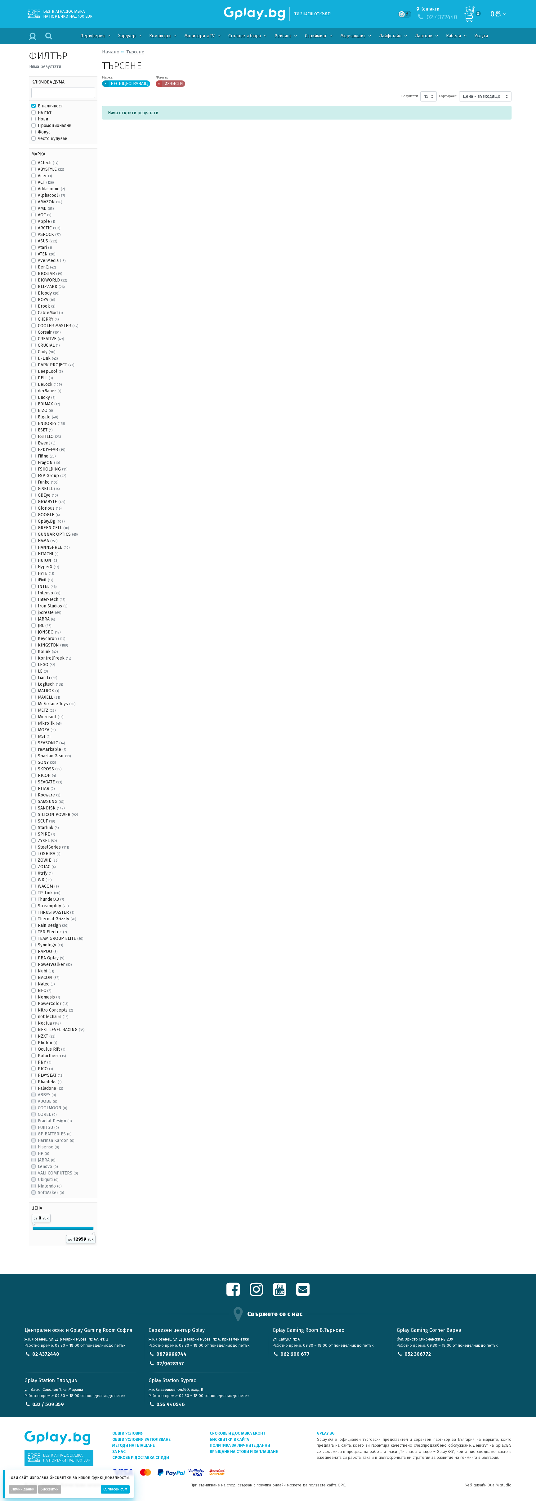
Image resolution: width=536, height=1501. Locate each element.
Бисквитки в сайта (229, 1439)
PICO (45, 1068)
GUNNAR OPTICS (58, 534)
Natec (46, 984)
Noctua (49, 1023)
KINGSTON (53, 645)
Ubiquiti (48, 1179)
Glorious (49, 508)
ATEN (46, 254)
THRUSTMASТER (56, 912)
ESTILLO (49, 436)
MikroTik (49, 723)
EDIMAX (49, 404)
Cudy (46, 351)
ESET (45, 430)
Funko (48, 482)
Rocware (49, 795)
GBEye (48, 495)
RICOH (47, 775)
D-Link (48, 358)
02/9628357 (170, 1364)
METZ (47, 710)
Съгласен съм (115, 1489)
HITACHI (48, 554)
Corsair (49, 332)
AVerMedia (51, 260)
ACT (46, 182)
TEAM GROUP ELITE (60, 938)
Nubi (46, 971)
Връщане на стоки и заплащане (244, 1451)
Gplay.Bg (51, 521)
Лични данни (22, 1489)
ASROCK (49, 234)
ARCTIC (49, 228)
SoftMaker (51, 1192)
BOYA (46, 299)
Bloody (48, 293)
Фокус (44, 132)
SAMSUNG (51, 801)
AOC (44, 215)
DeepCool (50, 371)
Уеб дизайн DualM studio (488, 1485)
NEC (44, 990)
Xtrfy (45, 873)
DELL (45, 378)
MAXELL (49, 697)
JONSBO (49, 632)
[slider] (33, 1222)
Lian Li (47, 677)
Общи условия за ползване (141, 1439)
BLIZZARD (51, 286)
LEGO (46, 664)
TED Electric (52, 932)
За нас (119, 1451)
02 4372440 (45, 1354)
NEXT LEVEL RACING (61, 1029)
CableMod (50, 312)
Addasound (51, 189)
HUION (48, 560)
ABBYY (47, 1095)
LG (43, 671)
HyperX (48, 567)
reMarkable (52, 749)
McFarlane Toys (56, 703)
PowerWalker (55, 964)
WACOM (48, 886)
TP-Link (49, 892)
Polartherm (52, 1055)
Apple (46, 221)
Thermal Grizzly (57, 919)
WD (44, 879)
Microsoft (50, 716)
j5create (49, 612)
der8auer (49, 391)
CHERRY (48, 319)
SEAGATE (50, 782)
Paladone (50, 1088)
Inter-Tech (51, 599)
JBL (44, 625)
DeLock (50, 384)
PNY (44, 1062)
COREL (47, 1114)
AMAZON (50, 202)
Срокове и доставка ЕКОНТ (237, 1433)
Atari (45, 247)
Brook (46, 306)
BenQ (47, 267)
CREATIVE (51, 338)
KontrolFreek (54, 658)
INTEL (47, 586)
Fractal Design (55, 1121)
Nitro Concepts (55, 1010)
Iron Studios (52, 606)
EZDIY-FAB (51, 449)
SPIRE (46, 834)
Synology (50, 945)
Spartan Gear (54, 756)
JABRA (46, 619)
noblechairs (53, 1016)
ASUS (47, 241)
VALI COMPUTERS (58, 1173)
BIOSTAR (50, 273)
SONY (47, 762)
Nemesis (49, 997)
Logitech (50, 684)
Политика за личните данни (240, 1445)
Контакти (429, 9)
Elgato (48, 417)
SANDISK (51, 808)
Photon (47, 1042)
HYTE (46, 573)
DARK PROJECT (56, 364)
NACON (48, 977)
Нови (43, 119)
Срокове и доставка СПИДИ (140, 1457)
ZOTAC (47, 866)
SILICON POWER (58, 814)
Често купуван (52, 138)
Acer (45, 175)
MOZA (47, 729)
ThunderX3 (51, 899)
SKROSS (49, 769)
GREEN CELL (53, 527)
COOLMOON (52, 1108)
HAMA (47, 540)
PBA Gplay (51, 958)
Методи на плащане (133, 1445)
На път (44, 112)
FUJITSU (48, 1127)
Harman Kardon (56, 1140)
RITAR (46, 788)
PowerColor (53, 1003)
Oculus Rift (51, 1049)
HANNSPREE (53, 547)
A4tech (48, 162)
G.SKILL (49, 488)
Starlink (48, 827)
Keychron (51, 638)
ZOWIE (48, 860)
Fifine (47, 456)
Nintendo (49, 1186)
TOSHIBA (49, 853)
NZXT (46, 1036)
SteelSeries (53, 847)
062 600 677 (295, 1354)
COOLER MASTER (58, 325)
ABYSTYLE (51, 169)
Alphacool (51, 195)
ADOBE (47, 1101)
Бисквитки (50, 1489)
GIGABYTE (51, 501)
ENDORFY (51, 423)
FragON (49, 462)
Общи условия (128, 1433)
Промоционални (54, 125)
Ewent (46, 443)
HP (43, 1153)
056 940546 (170, 1404)
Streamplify (53, 905)
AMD (46, 208)
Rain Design (53, 925)
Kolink (48, 651)
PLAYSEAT (50, 1075)
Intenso (49, 593)
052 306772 (417, 1354)
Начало (110, 52)
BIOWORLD (52, 280)
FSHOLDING (52, 469)
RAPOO (47, 951)
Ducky (46, 397)
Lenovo (48, 1166)
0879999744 (171, 1354)
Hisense (48, 1147)
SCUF (46, 821)
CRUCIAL (49, 345)
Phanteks (49, 1081)
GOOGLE (49, 514)
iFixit (45, 580)
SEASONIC (51, 743)
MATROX (48, 690)
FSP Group (52, 475)
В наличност (50, 106)
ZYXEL (47, 840)
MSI (44, 736)
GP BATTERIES (54, 1134)
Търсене (135, 52)
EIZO (45, 410)
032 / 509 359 (48, 1404)
